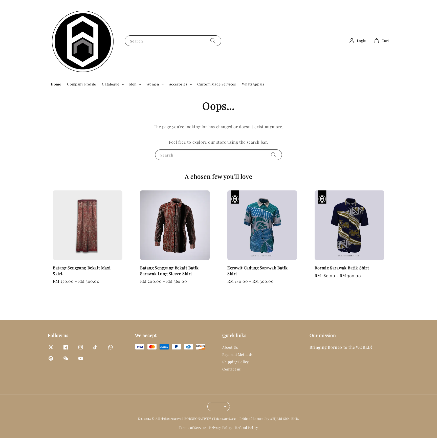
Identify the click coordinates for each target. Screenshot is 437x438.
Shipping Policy (235, 361)
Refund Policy (246, 427)
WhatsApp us (253, 84)
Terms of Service (192, 427)
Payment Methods (237, 354)
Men (133, 84)
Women (152, 84)
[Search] (213, 41)
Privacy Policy (220, 427)
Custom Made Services (216, 84)
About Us (230, 347)
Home (56, 84)
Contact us (231, 369)
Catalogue (110, 84)
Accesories (178, 84)
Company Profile (81, 84)
